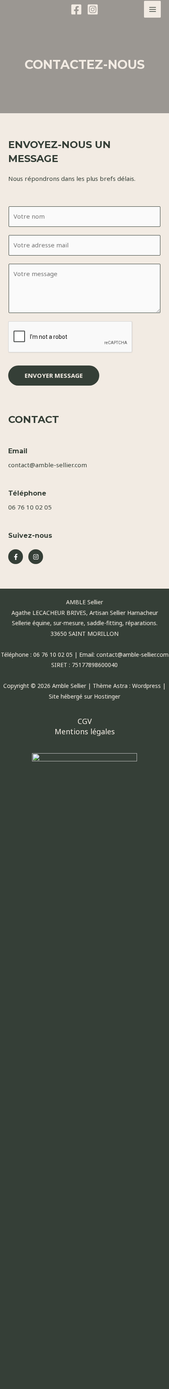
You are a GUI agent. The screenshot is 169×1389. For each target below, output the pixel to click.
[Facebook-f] (15, 556)
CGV (85, 721)
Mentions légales (85, 731)
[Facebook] (76, 9)
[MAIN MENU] (152, 9)
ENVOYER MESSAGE (54, 375)
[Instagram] (92, 9)
